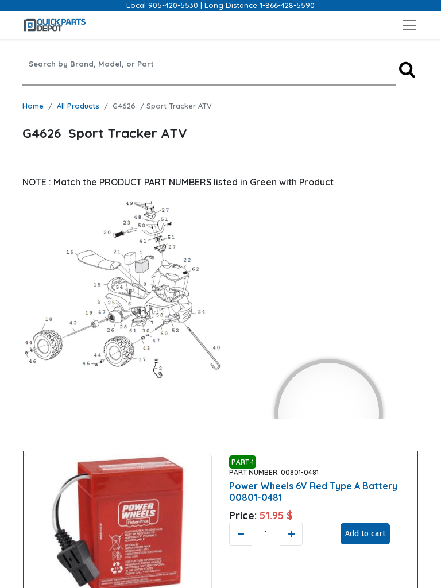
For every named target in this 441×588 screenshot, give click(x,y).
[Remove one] (240, 534)
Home (33, 105)
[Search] (407, 69)
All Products (78, 105)
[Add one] (291, 534)
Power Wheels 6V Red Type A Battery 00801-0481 (313, 491)
